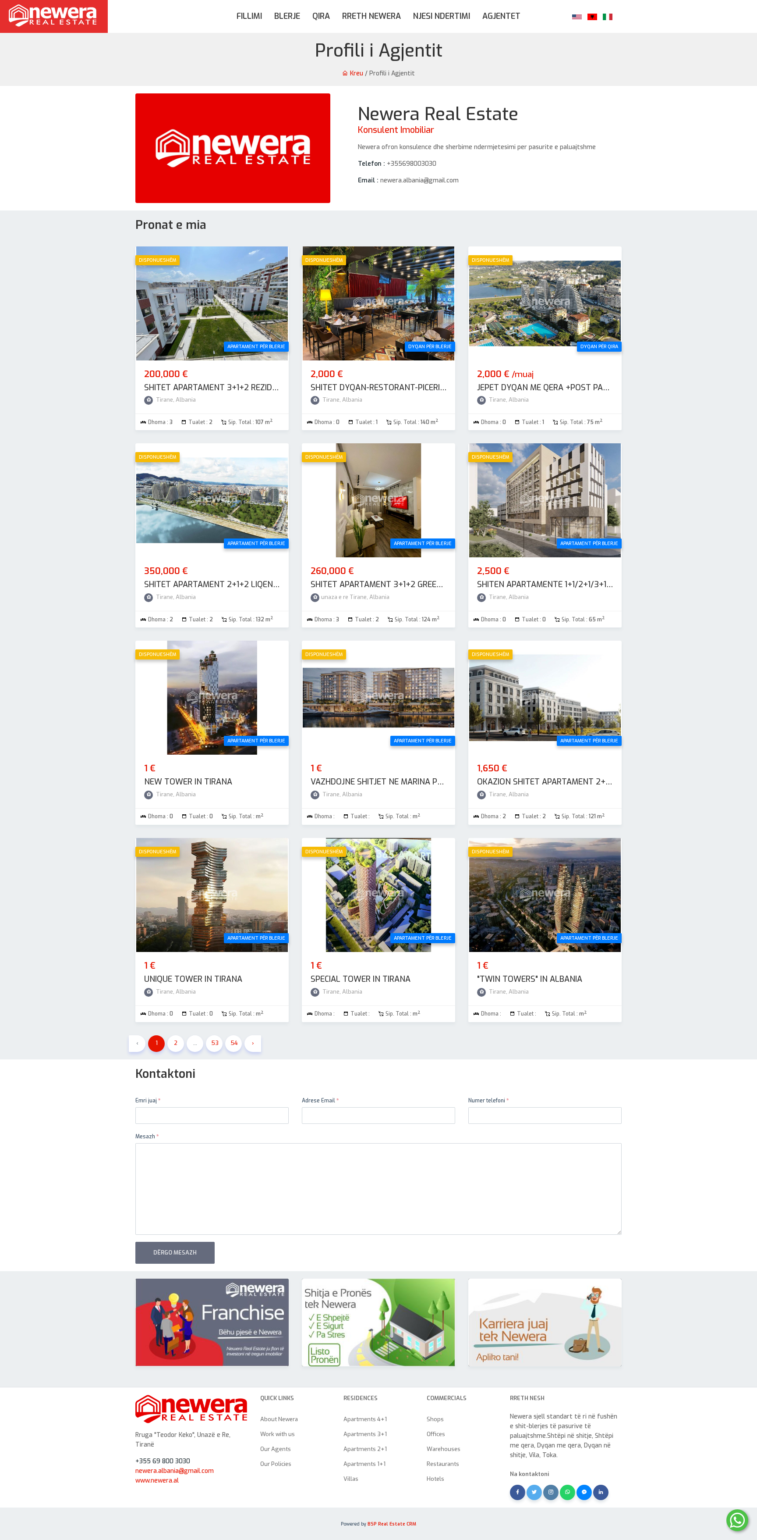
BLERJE (287, 16)
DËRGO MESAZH (175, 1252)
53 (215, 1043)
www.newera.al (157, 1480)
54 (234, 1043)
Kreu (355, 73)
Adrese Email (320, 1100)
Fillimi (249, 16)
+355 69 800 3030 (162, 1461)
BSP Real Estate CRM (392, 1524)
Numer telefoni (488, 1100)
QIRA (321, 16)
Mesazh (147, 1136)
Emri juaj (147, 1100)
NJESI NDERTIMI (441, 16)
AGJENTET (501, 16)
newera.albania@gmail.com (174, 1471)
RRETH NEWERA (371, 16)
